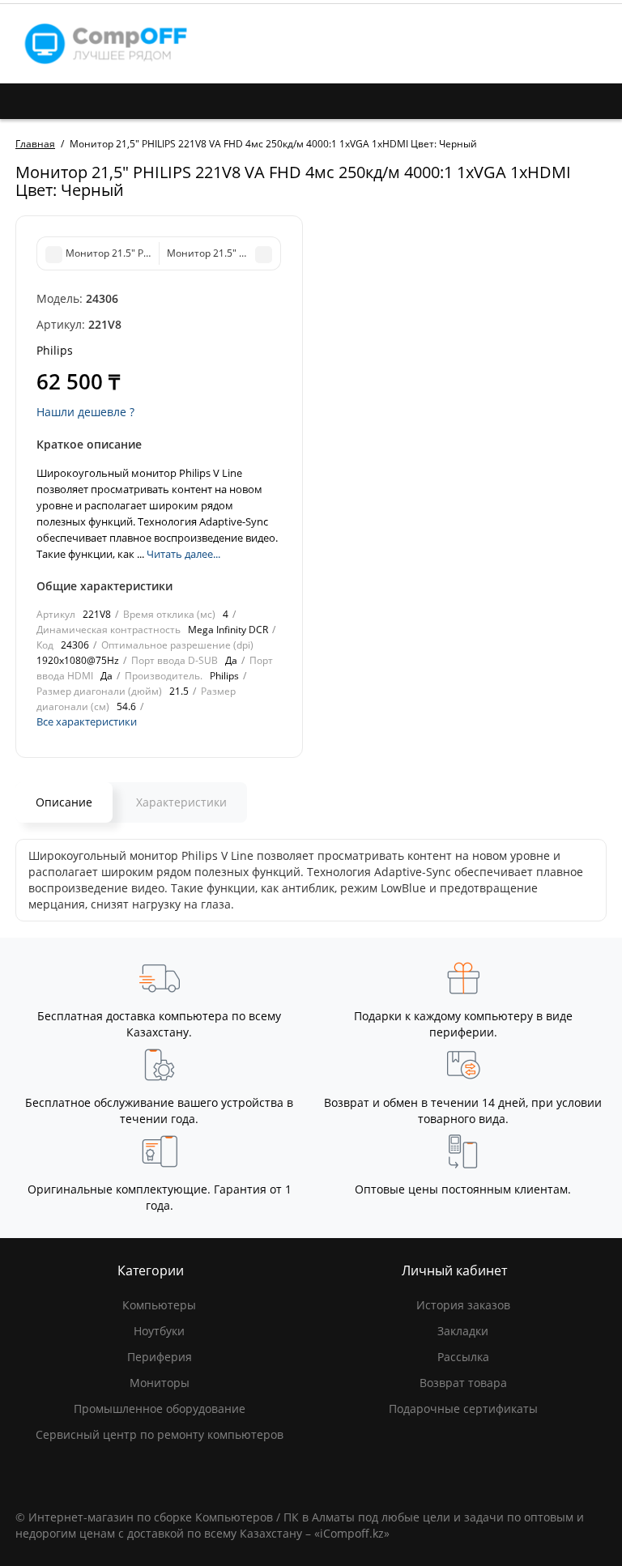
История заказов (463, 1305)
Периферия (159, 1356)
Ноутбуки (159, 1330)
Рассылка (463, 1356)
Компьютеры (159, 1305)
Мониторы (160, 1382)
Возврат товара (463, 1382)
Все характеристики (86, 721)
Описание (64, 802)
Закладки (462, 1330)
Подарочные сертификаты (463, 1408)
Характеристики (181, 802)
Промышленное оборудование (159, 1408)
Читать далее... (183, 554)
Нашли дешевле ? (85, 411)
